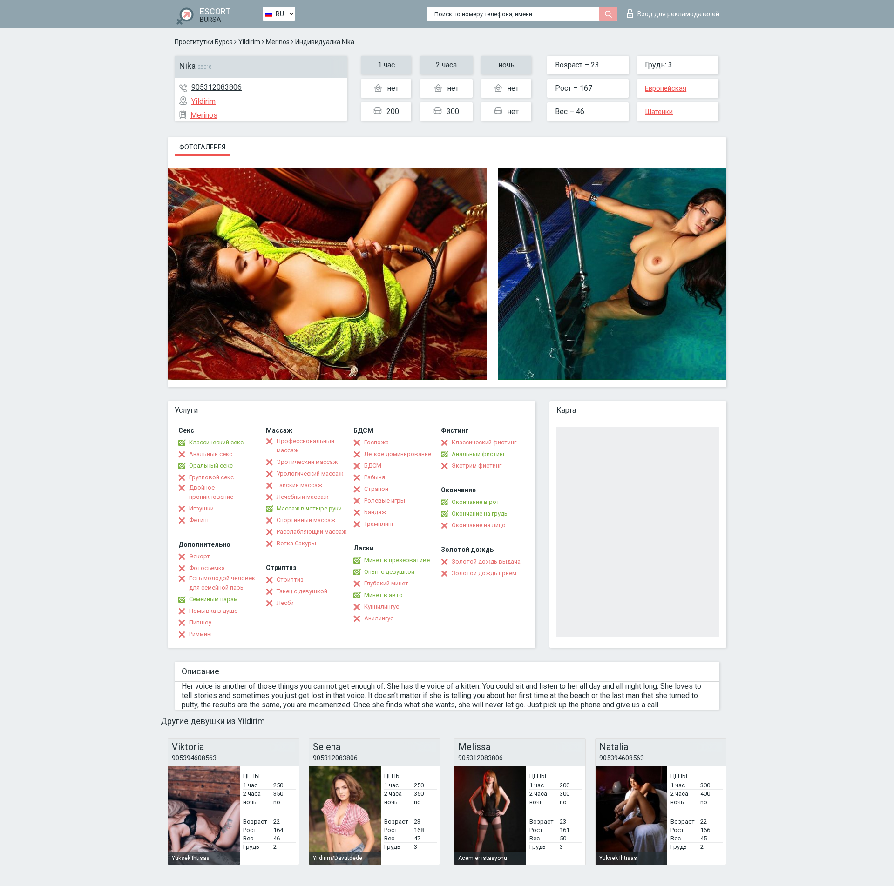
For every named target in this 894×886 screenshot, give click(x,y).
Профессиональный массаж (305, 445)
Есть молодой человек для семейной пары (222, 583)
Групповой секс (211, 477)
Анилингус (378, 618)
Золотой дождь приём (484, 573)
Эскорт (199, 556)
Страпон (376, 488)
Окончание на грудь (480, 513)
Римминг (201, 634)
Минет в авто (383, 594)
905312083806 (216, 87)
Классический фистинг (484, 442)
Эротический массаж (307, 461)
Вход (678, 14)
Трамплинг (379, 523)
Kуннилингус (381, 606)
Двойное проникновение (211, 492)
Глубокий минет (386, 583)
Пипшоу (200, 622)
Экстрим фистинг (476, 465)
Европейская (665, 88)
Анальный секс (210, 453)
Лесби (285, 602)
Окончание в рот (476, 501)
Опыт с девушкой (389, 571)
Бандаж (375, 512)
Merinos (278, 42)
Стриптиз (290, 579)
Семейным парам (213, 599)
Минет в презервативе (397, 560)
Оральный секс (211, 465)
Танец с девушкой (302, 591)
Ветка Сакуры (296, 543)
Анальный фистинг (478, 453)
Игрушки (201, 508)
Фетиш (199, 520)
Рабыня (374, 477)
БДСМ (372, 465)
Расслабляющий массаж (311, 531)
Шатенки (659, 111)
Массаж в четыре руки (309, 508)
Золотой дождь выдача (486, 561)
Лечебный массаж (302, 496)
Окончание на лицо (479, 525)
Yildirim (249, 42)
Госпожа (376, 442)
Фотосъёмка (207, 567)
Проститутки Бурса (204, 42)
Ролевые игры (384, 500)
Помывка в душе (213, 610)
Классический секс (216, 442)
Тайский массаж (299, 485)
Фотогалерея (202, 147)
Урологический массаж (310, 473)
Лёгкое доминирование (397, 453)
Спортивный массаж (306, 520)
